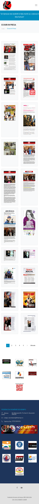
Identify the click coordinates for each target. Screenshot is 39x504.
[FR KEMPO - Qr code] (19, 387)
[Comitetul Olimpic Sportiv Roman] (32, 458)
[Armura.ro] (32, 373)
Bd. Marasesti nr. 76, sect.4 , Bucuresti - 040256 (23, 413)
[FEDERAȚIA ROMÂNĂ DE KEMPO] (7, 5)
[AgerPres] (19, 375)
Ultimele (31, 345)
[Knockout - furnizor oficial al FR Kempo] (6, 361)
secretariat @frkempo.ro (15, 417)
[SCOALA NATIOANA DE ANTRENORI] (19, 471)
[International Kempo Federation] (6, 458)
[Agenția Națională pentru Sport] (19, 445)
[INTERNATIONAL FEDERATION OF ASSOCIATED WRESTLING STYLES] (19, 363)
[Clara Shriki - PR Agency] (6, 375)
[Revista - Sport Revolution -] (32, 363)
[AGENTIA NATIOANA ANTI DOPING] (6, 445)
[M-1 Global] (19, 458)
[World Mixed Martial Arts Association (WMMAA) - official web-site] (32, 445)
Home (3, 28)
